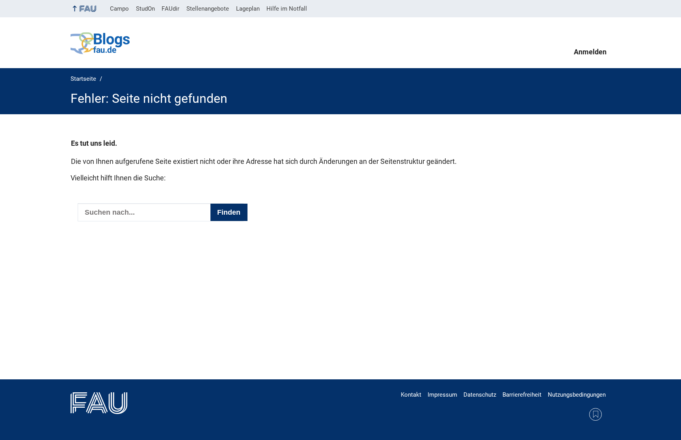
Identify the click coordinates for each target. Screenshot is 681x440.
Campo (119, 8)
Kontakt (411, 394)
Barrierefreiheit (521, 394)
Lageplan (248, 8)
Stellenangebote (207, 8)
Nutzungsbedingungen (577, 394)
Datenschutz (479, 394)
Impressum (442, 394)
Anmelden (590, 52)
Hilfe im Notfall (286, 8)
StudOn (145, 8)
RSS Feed (595, 414)
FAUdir (170, 8)
